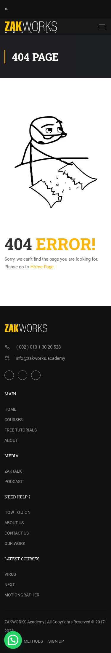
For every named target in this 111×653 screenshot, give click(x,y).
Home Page (42, 266)
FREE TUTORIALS (20, 430)
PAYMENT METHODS (23, 641)
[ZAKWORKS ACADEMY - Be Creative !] (30, 27)
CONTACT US (16, 533)
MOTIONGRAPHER (21, 595)
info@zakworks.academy (40, 358)
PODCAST (13, 481)
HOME (10, 409)
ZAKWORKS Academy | (25, 622)
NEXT (9, 584)
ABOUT (11, 440)
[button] (13, 640)
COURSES (13, 419)
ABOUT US (14, 522)
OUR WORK (14, 543)
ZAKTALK (13, 471)
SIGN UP (56, 641)
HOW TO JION (17, 512)
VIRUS (10, 574)
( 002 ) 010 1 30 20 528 (38, 347)
